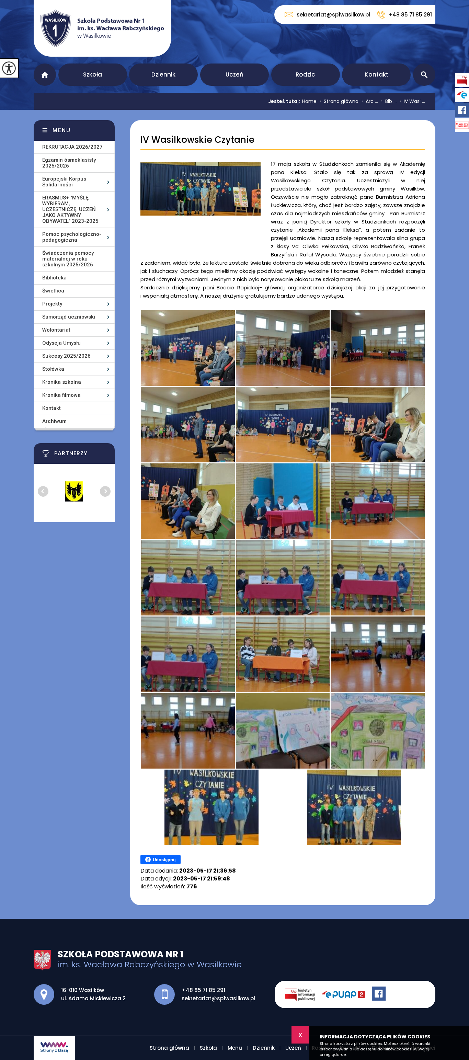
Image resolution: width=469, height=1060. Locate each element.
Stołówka (53, 369)
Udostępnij (164, 859)
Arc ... (369, 101)
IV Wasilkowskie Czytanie (197, 140)
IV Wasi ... (412, 101)
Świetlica (53, 291)
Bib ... (389, 101)
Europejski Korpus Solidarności (64, 182)
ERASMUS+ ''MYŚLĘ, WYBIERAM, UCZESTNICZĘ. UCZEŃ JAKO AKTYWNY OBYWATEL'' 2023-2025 (70, 209)
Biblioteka (54, 278)
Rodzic (305, 74)
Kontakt (376, 74)
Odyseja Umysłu (61, 343)
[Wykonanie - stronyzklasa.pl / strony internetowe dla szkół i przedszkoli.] (54, 1048)
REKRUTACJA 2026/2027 (72, 147)
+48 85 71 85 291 (410, 14)
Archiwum (54, 421)
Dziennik (163, 74)
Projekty (52, 304)
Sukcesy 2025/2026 (66, 356)
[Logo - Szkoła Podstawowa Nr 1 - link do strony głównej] (102, 28)
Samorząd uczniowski (68, 317)
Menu (62, 130)
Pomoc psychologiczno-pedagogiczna (71, 237)
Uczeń (234, 74)
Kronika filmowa (61, 395)
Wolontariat (56, 330)
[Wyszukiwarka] (424, 75)
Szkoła (92, 74)
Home (309, 101)
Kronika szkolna (61, 382)
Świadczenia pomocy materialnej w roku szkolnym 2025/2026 (68, 259)
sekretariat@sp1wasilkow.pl (333, 14)
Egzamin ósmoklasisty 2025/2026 (69, 163)
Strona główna (45, 75)
